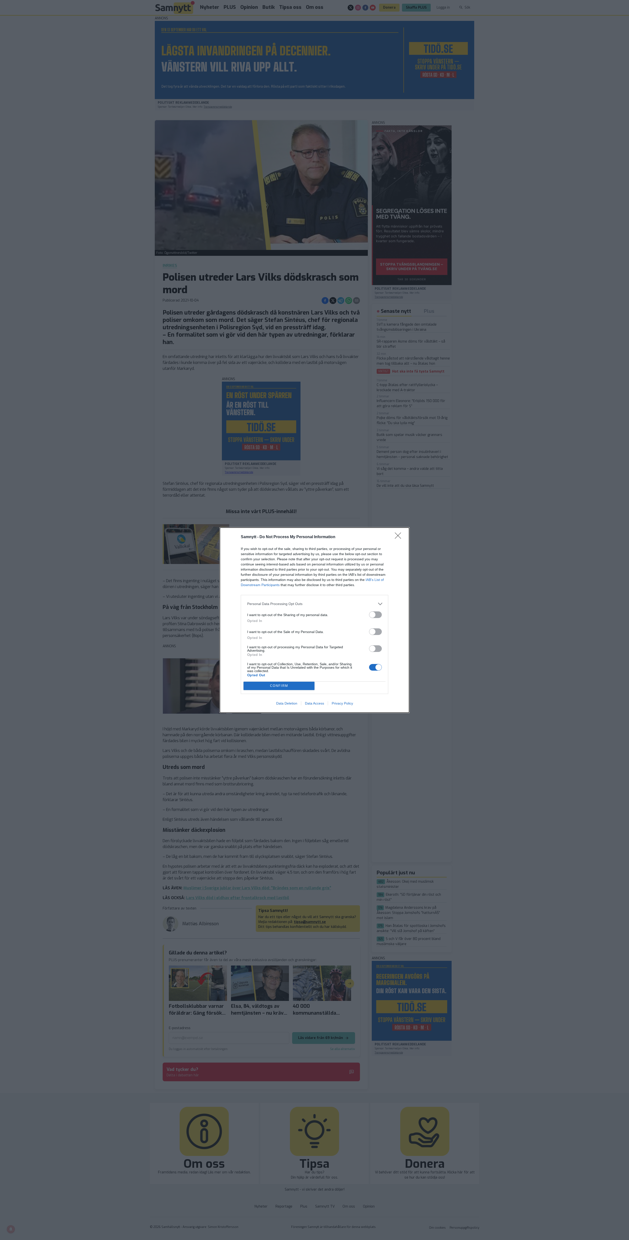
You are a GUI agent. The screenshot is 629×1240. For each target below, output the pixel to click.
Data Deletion (286, 703)
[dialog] (314, 620)
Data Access (314, 703)
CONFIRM (279, 686)
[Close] (399, 537)
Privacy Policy (342, 703)
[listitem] (314, 603)
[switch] (375, 614)
